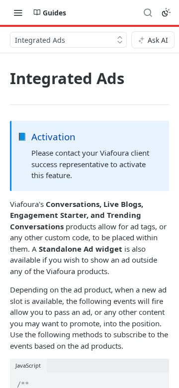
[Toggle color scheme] (166, 12)
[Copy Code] (157, 381)
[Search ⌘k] (148, 12)
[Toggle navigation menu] (18, 12)
